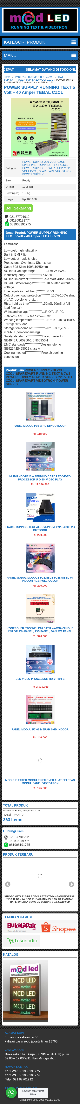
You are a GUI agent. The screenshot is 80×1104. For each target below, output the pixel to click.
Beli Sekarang (18, 208)
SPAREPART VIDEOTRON (55, 171)
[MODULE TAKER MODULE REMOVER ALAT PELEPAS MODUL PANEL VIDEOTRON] (40, 774)
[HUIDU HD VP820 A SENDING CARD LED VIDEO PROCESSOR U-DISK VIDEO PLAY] (40, 470)
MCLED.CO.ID (52, 1100)
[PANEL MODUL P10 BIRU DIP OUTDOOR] (40, 419)
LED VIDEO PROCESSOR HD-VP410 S (40, 678)
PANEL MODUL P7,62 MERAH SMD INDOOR (40, 729)
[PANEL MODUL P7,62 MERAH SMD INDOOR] (40, 723)
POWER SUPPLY (32, 168)
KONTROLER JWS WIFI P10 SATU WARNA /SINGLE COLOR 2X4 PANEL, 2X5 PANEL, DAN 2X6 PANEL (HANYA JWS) (40, 631)
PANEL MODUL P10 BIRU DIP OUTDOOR (40, 425)
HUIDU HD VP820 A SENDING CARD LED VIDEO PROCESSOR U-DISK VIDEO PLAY (40, 478)
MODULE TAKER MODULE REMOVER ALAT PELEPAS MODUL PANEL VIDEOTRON (40, 782)
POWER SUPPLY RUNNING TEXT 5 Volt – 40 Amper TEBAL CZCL (39, 90)
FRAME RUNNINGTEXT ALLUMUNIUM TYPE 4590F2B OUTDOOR (40, 528)
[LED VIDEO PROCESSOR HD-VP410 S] (40, 672)
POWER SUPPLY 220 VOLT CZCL (35, 79)
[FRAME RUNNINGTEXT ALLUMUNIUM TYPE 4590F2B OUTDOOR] (40, 521)
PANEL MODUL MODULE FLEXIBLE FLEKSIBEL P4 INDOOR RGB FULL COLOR (40, 579)
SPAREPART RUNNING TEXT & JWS (33, 77)
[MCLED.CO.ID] (40, 31)
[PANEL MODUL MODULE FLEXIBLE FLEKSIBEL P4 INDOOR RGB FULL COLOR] (40, 571)
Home (7, 77)
